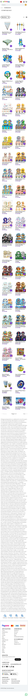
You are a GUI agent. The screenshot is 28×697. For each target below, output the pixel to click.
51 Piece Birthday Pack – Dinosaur (7, 212)
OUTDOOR (4, 647)
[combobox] (14, 4)
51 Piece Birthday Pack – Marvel (20, 163)
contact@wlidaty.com (15, 664)
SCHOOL (3, 646)
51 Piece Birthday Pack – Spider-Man (20, 342)
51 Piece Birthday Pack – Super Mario (20, 130)
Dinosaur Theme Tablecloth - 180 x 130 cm (7, 49)
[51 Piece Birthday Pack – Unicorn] (20, 221)
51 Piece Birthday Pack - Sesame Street (7, 342)
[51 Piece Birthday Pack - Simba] (7, 189)
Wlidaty (5, 688)
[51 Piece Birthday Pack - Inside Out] (20, 91)
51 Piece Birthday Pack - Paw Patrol (20, 310)
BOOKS (3, 638)
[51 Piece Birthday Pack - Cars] (7, 270)
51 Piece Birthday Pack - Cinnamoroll (7, 293)
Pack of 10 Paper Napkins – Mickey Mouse (6, 375)
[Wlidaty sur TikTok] (11, 666)
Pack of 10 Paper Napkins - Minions (6, 407)
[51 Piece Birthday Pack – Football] (20, 254)
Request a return (17, 644)
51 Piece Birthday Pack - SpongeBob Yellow (7, 147)
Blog (15, 635)
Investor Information (15, 682)
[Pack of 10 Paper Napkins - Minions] (7, 401)
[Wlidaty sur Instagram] (2, 666)
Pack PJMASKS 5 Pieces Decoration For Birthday (20, 407)
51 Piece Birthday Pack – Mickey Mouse (7, 163)
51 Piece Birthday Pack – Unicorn (20, 228)
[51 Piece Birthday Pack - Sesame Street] (7, 335)
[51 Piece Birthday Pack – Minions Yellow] (20, 172)
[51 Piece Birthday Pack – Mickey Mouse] (7, 156)
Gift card (16, 632)
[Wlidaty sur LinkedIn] (13, 666)
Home (2, 7)
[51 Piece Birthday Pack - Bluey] (7, 303)
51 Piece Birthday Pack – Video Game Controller (7, 244)
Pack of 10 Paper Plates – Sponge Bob (20, 375)
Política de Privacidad (15, 680)
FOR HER (3, 633)
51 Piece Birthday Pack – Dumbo (20, 147)
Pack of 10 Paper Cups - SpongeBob (7, 391)
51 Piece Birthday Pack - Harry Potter (20, 293)
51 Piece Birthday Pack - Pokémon (7, 130)
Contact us (16, 642)
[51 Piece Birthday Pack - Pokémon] (7, 123)
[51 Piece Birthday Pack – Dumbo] (20, 140)
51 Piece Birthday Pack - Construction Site (20, 244)
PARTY (3, 649)
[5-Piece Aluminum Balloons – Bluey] (7, 58)
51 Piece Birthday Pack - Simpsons (20, 114)
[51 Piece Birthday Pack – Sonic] (7, 172)
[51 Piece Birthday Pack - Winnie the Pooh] (20, 205)
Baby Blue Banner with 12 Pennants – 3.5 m (7, 33)
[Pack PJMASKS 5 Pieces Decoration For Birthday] (20, 401)
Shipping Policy (5, 680)
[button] (26, 1)
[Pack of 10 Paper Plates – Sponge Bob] (20, 368)
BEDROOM (4, 644)
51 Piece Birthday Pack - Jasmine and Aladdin (7, 326)
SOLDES (3, 652)
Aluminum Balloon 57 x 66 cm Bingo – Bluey (20, 65)
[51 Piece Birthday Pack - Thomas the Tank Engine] (20, 319)
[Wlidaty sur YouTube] (7, 666)
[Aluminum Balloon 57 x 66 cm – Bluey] (20, 42)
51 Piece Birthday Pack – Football (20, 261)
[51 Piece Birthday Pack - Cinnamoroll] (7, 286)
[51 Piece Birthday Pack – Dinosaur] (7, 205)
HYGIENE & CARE (5, 639)
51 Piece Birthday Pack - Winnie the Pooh (20, 212)
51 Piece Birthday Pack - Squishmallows (7, 358)
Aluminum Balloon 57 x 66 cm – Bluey (20, 49)
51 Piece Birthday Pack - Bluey (7, 310)
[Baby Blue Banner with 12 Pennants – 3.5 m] (7, 26)
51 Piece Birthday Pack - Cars (7, 277)
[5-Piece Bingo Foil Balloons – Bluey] (20, 75)
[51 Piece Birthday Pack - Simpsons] (20, 107)
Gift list (15, 633)
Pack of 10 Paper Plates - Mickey (20, 391)
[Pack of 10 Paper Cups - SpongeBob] (7, 384)
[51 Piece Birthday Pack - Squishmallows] (7, 352)
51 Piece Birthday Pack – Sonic (7, 179)
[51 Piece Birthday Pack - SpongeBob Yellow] (7, 140)
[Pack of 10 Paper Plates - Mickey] (20, 384)
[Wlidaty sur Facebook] (5, 666)
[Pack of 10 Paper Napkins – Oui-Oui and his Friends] (20, 352)
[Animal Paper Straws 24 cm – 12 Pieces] (20, 26)
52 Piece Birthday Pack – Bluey (7, 98)
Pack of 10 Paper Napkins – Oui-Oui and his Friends (20, 359)
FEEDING (3, 641)
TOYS (3, 636)
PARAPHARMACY (5, 632)
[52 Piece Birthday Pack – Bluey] (7, 91)
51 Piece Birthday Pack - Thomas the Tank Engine (20, 326)
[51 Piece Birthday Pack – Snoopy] (7, 221)
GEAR (3, 643)
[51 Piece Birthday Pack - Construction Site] (20, 238)
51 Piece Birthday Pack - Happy (7, 114)
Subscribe (18, 659)
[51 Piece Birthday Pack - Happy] (7, 107)
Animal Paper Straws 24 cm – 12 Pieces (20, 33)
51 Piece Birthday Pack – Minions (20, 196)
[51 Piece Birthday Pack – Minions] (20, 189)
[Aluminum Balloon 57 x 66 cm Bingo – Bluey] (20, 58)
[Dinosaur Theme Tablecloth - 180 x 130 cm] (7, 42)
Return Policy (4, 682)
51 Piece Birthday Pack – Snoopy (7, 228)
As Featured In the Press (19, 636)
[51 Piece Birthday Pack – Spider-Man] (20, 335)
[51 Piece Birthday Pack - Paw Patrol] (20, 303)
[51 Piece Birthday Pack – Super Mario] (20, 123)
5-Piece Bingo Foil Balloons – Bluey (19, 81)
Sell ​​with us (16, 630)
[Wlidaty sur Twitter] (9, 666)
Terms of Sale (14, 679)
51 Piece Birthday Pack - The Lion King (20, 277)
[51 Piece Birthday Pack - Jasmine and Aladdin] (7, 319)
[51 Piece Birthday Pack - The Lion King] (20, 270)
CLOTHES (3, 635)
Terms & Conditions (6, 679)
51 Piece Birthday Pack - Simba (7, 196)
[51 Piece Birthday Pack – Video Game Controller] (7, 238)
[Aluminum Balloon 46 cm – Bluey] (7, 75)
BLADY (3, 650)
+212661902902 (5, 664)
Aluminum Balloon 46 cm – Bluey (7, 81)
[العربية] (21, 2)
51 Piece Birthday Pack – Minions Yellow (20, 179)
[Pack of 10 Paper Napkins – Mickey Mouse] (7, 368)
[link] (5, 414)
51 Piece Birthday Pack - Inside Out (20, 98)
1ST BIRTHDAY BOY (7, 7)
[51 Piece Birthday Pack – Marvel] (20, 156)
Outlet (3, 630)
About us (16, 640)
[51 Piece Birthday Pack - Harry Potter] (20, 286)
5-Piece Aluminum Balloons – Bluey (6, 65)
